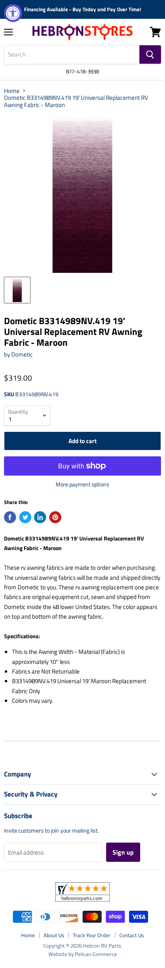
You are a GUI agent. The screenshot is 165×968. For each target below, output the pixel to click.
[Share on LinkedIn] (40, 517)
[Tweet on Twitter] (25, 517)
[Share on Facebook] (10, 517)
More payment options (82, 484)
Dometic (22, 354)
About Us (54, 935)
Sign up (123, 852)
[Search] (150, 54)
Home (12, 90)
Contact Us (131, 935)
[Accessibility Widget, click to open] (13, 13)
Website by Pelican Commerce (82, 954)
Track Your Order (92, 935)
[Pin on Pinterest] (55, 517)
